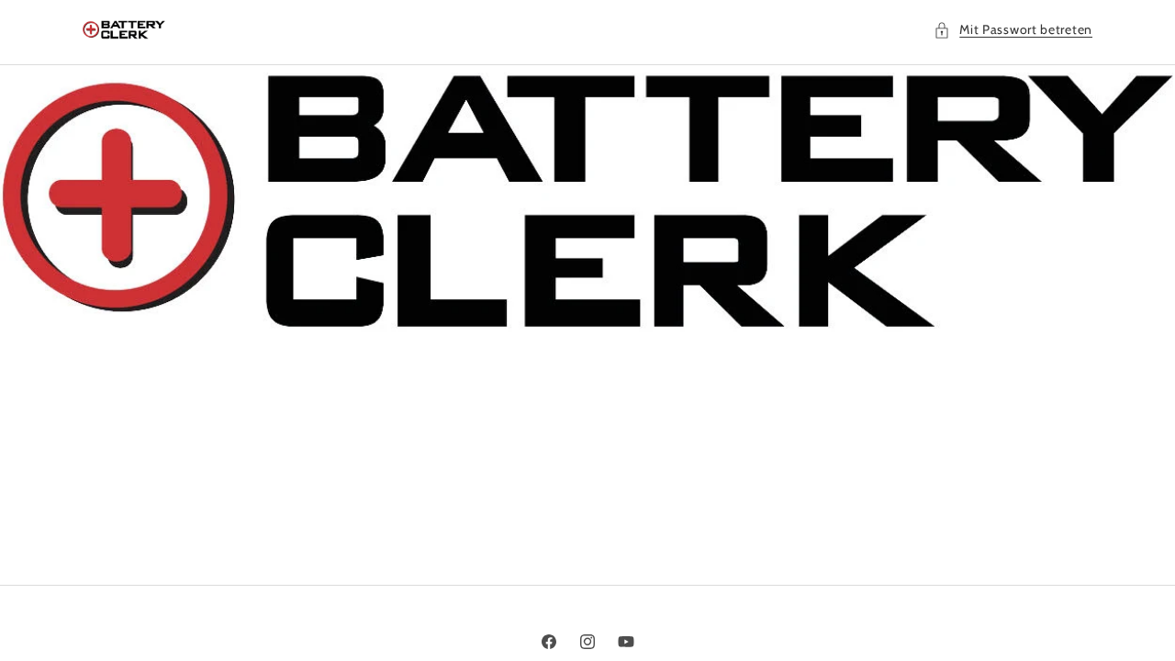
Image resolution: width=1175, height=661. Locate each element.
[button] (1013, 29)
